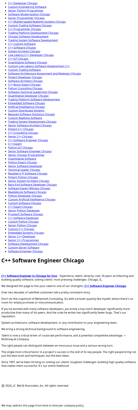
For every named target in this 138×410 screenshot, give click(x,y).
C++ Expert (15, 144)
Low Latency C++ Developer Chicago (31, 55)
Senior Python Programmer (25, 10)
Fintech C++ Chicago (21, 129)
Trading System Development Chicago (32, 122)
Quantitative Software (22, 159)
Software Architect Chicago (25, 81)
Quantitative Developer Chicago (28, 96)
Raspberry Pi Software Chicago (27, 173)
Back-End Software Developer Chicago (32, 184)
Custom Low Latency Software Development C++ (39, 66)
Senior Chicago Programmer (26, 155)
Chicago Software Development (28, 36)
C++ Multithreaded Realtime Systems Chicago (37, 22)
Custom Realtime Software (25, 118)
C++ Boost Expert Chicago (24, 85)
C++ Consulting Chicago (23, 133)
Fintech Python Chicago (23, 177)
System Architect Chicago (24, 51)
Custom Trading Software (24, 70)
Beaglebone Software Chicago (27, 192)
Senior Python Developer (24, 210)
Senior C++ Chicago (20, 136)
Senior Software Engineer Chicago (30, 151)
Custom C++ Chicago (21, 229)
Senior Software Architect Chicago (30, 125)
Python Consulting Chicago (25, 88)
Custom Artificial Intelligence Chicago (32, 199)
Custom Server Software (23, 247)
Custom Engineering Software (27, 7)
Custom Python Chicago (23, 222)
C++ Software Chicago (22, 47)
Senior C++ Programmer (23, 240)
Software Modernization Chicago (29, 14)
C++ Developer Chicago (23, 3)
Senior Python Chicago (22, 225)
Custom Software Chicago (24, 203)
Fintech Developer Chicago (25, 77)
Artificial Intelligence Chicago (26, 107)
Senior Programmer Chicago (26, 18)
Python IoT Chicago (20, 147)
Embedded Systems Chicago (26, 233)
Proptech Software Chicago (25, 214)
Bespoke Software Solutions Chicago (31, 114)
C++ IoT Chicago (18, 59)
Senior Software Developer (25, 166)
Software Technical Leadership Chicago (33, 92)
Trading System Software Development (33, 40)
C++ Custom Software (22, 44)
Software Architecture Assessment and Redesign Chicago (44, 73)
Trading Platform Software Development (34, 99)
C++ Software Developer (23, 218)
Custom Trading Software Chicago (30, 25)
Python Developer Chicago (25, 196)
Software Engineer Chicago (25, 251)
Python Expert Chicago (22, 162)
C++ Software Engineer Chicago (28, 140)
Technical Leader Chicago (24, 170)
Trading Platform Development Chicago (33, 33)
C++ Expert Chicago (20, 207)
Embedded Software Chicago (26, 103)
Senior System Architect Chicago (28, 181)
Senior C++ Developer (22, 236)
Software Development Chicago (28, 244)
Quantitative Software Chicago (27, 62)
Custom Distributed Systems (26, 110)
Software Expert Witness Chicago (29, 188)
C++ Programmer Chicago (24, 29)
